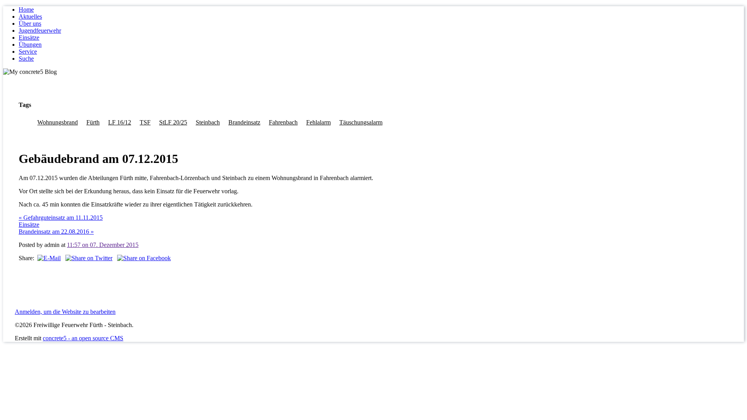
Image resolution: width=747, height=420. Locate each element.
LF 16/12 (119, 122)
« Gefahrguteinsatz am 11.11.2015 (61, 217)
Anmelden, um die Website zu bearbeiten (65, 311)
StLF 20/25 (173, 122)
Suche (26, 58)
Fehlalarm (318, 122)
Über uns (30, 23)
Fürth (93, 122)
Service (28, 51)
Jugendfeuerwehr (40, 30)
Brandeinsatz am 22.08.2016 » (56, 231)
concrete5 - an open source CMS (83, 338)
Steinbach (208, 122)
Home (26, 9)
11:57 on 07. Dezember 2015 (103, 245)
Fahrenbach (283, 122)
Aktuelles (30, 16)
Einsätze (29, 37)
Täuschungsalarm (360, 122)
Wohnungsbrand (57, 122)
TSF (145, 122)
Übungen (30, 44)
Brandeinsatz (244, 122)
